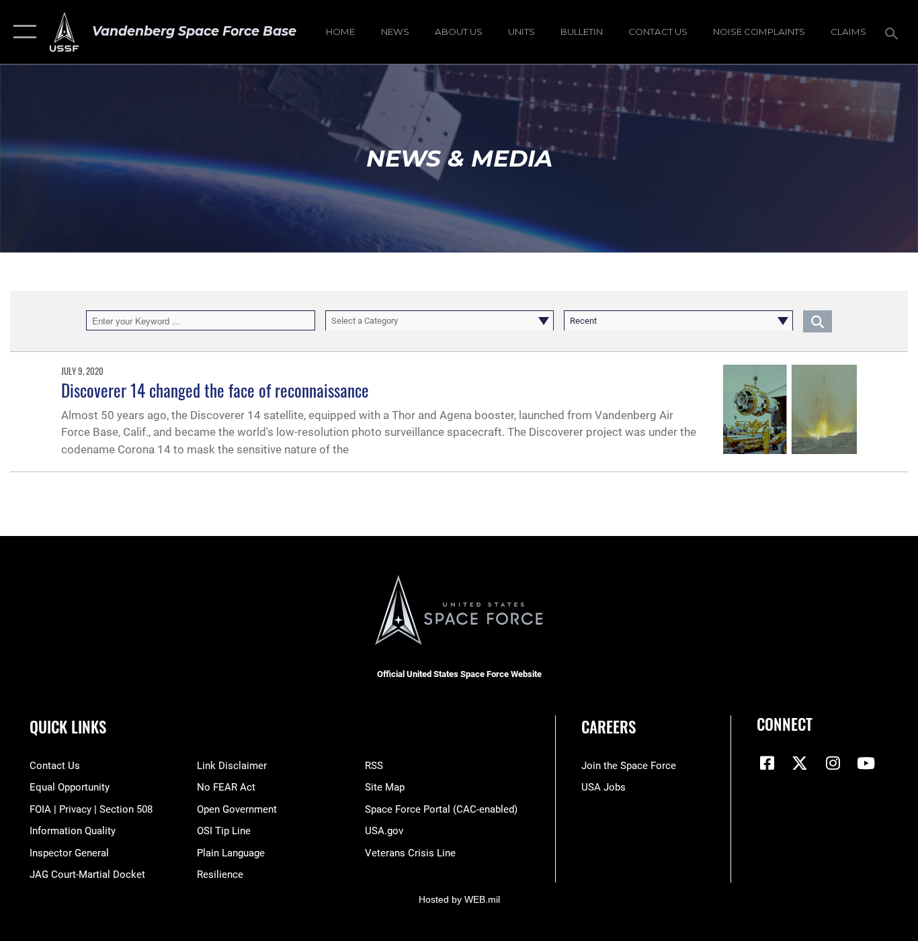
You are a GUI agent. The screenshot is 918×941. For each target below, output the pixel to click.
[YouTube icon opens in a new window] (866, 763)
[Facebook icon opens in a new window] (767, 763)
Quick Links (68, 726)
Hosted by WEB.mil (459, 899)
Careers (608, 726)
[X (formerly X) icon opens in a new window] (800, 763)
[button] (22, 32)
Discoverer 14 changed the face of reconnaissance (215, 389)
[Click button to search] (817, 320)
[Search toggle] (893, 32)
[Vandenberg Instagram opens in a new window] (833, 763)
